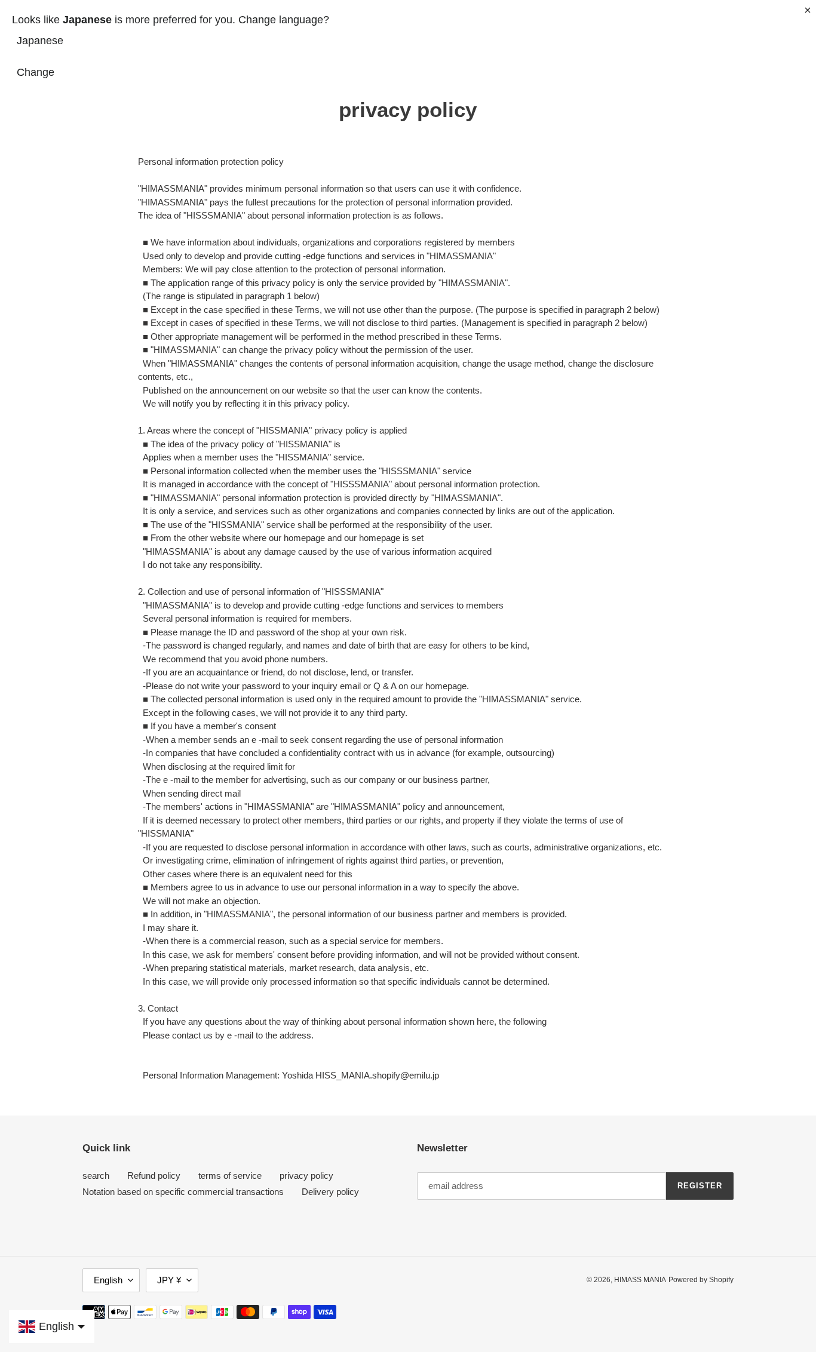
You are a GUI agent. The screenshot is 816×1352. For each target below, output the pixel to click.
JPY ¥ (169, 1280)
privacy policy (306, 1175)
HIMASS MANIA (640, 1280)
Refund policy (153, 1175)
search (95, 1175)
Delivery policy (330, 1192)
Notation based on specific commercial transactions (183, 1192)
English (108, 1280)
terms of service (230, 1175)
